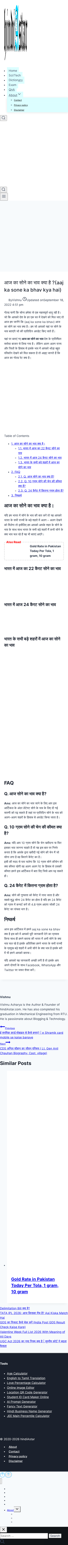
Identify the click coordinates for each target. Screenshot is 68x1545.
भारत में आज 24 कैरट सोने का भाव (40, 457)
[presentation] (37, 1169)
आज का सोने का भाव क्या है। (28, 443)
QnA (12, 89)
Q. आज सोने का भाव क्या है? (36, 476)
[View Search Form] (3, 118)
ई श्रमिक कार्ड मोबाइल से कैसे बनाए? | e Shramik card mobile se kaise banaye (31, 1033)
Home (13, 70)
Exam (12, 85)
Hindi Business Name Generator (29, 1411)
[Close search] (3, 1530)
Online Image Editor (20, 1387)
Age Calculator (17, 1373)
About (13, 1447)
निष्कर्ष (16, 495)
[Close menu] (1, 1481)
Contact (18, 100)
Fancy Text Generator (22, 1406)
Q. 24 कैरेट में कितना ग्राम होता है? (41, 490)
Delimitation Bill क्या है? (15, 1308)
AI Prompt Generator (21, 1401)
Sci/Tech (15, 75)
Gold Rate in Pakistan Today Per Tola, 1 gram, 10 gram (35, 1285)
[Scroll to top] (2, 1474)
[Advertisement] (34, 236)
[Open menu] (4, 196)
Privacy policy (21, 105)
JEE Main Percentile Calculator (28, 1416)
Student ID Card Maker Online (28, 1397)
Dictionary (16, 80)
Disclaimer (19, 110)
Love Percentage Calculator (26, 1383)
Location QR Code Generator (27, 1392)
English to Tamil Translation (26, 1378)
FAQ (15, 472)
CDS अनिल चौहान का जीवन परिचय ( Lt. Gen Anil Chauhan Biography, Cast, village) (29, 1048)
